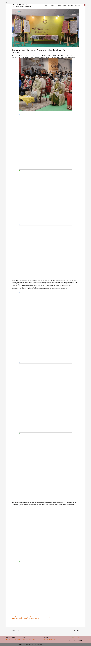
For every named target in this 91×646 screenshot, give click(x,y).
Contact (70, 5)
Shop (52, 5)
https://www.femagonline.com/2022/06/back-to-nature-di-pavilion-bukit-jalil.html (32, 617)
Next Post (77, 630)
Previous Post (15, 630)
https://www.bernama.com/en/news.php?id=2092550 (25, 618)
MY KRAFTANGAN (20, 4)
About (59, 5)
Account (77, 5)
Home (46, 5)
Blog (64, 5)
